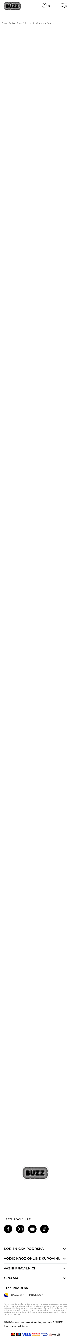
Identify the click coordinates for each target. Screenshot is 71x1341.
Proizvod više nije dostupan (33, 143)
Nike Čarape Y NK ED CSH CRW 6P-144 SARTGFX (35, 549)
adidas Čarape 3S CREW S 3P (35, 816)
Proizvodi (29, 23)
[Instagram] (20, 1229)
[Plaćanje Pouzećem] (59, 1334)
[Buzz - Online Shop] (12, 6)
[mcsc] (36, 1334)
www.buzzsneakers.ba (26, 1322)
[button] (62, 155)
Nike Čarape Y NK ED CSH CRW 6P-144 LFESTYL (35, 369)
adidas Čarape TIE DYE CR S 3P (35, 1085)
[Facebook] (8, 1229)
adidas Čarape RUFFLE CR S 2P (36, 995)
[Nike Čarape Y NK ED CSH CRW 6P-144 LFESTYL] (35, 335)
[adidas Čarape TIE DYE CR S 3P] (35, 1052)
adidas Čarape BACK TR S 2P (35, 906)
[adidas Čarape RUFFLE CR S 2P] (35, 962)
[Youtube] (32, 1229)
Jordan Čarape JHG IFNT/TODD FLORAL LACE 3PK (35, 638)
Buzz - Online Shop (12, 23)
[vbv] (44, 1334)
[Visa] (26, 1334)
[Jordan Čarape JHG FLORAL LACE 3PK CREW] (35, 693)
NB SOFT (56, 1322)
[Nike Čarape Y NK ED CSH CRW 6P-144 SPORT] (35, 245)
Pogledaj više (35, 19)
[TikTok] (44, 1229)
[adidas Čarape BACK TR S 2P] (35, 873)
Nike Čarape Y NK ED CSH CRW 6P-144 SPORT (35, 280)
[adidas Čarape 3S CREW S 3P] (35, 783)
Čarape (50, 23)
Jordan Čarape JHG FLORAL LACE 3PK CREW (35, 728)
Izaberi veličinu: (14, 118)
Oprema (40, 23)
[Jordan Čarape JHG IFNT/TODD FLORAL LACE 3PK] (35, 604)
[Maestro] (18, 1334)
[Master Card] (13, 1334)
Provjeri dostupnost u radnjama (29, 181)
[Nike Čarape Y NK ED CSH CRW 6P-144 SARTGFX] (35, 514)
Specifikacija (13, 169)
